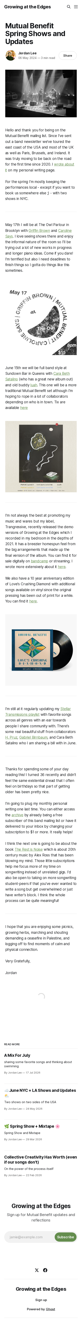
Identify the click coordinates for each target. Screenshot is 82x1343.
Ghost (50, 1309)
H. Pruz (11, 737)
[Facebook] (45, 1270)
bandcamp (39, 561)
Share (67, 55)
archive (17, 815)
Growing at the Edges (27, 6)
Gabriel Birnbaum (33, 737)
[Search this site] (68, 6)
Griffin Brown (39, 231)
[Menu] (76, 6)
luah (33, 385)
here (24, 408)
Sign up (41, 1300)
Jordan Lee (27, 53)
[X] (37, 1270)
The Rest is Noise (29, 849)
